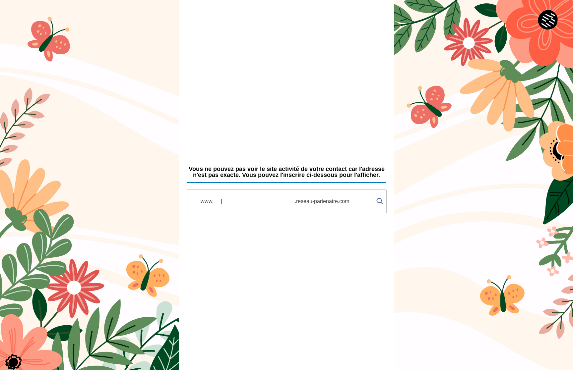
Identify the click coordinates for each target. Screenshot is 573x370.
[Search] (379, 196)
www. (207, 201)
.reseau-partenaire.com (322, 201)
